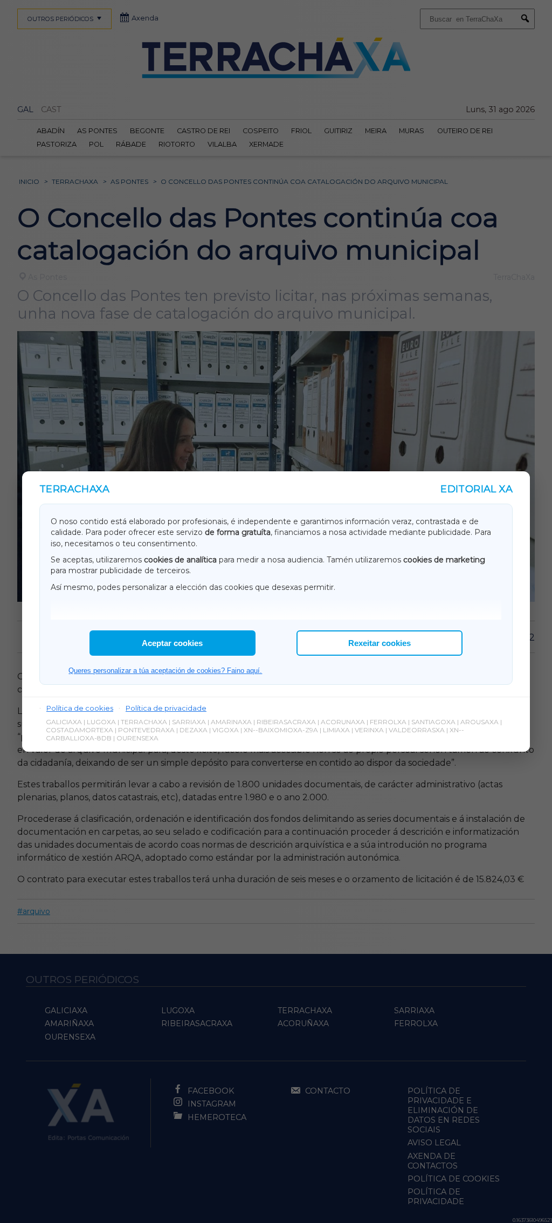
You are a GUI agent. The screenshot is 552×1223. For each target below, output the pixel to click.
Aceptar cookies (172, 643)
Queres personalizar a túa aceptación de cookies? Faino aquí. (165, 671)
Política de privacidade (166, 708)
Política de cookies (79, 708)
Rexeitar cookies (379, 643)
